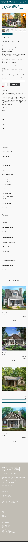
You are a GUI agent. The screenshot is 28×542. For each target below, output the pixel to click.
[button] (24, 15)
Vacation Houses (6, 527)
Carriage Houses (6, 525)
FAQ (3, 512)
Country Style (6, 530)
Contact (4, 514)
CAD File (8, 49)
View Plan (14, 320)
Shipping (4, 68)
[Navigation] (25, 6)
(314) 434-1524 (6, 496)
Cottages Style (6, 528)
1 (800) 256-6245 (9, 494)
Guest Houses (5, 526)
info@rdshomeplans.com (12, 499)
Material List (9, 62)
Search (4, 516)
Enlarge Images (7, 34)
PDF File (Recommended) (12, 47)
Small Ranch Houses (7, 531)
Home (3, 511)
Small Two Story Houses (8, 532)
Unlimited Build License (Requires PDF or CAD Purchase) (13, 55)
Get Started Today (7, 485)
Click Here (17, 41)
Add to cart (15, 84)
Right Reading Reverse (12, 59)
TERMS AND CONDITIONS (8, 482)
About (3, 515)
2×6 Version (9, 66)
